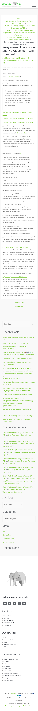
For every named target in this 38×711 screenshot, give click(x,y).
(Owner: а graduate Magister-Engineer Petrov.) (19, 706)
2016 (12, 693)
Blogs (6, 678)
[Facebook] (5, 603)
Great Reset (9, 680)
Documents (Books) (11, 673)
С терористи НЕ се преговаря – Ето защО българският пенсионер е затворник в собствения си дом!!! (19, 481)
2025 (15, 693)
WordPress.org (8, 542)
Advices (7, 666)
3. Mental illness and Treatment (15, 58)
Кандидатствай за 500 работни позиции (18, 358)
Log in (5, 531)
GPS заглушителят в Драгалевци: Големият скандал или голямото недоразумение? (15, 346)
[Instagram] (14, 603)
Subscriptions (9, 671)
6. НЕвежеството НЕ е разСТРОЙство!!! (15, 247)
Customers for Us (9, 622)
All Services (7, 647)
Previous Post (19, 303)
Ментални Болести (23, 133)
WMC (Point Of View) (11, 659)
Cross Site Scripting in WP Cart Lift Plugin (18, 416)
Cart (5, 637)
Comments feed (8, 539)
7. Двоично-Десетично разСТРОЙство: (15, 277)
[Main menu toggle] (34, 4)
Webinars (8, 668)
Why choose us (8, 620)
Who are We (7, 615)
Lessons (7, 661)
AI (20, 153)
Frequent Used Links (10, 644)
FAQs (5, 642)
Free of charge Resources (13, 675)
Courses (7, 664)
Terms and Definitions (10, 640)
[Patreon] (24, 603)
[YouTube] (9, 603)
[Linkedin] (19, 603)
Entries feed (7, 535)
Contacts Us (7, 625)
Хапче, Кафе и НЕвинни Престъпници (17, 394)
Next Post (19, 307)
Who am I (6, 618)
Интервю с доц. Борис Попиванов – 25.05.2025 (18, 122)
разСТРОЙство (14, 76)
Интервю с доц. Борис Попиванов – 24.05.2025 (18, 118)
